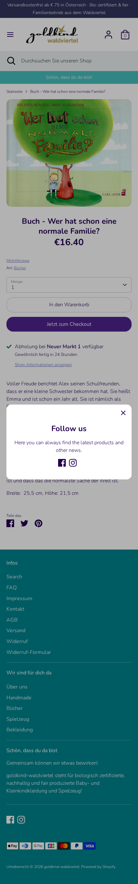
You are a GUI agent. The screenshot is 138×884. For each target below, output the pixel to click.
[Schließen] (123, 413)
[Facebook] (62, 463)
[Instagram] (73, 463)
